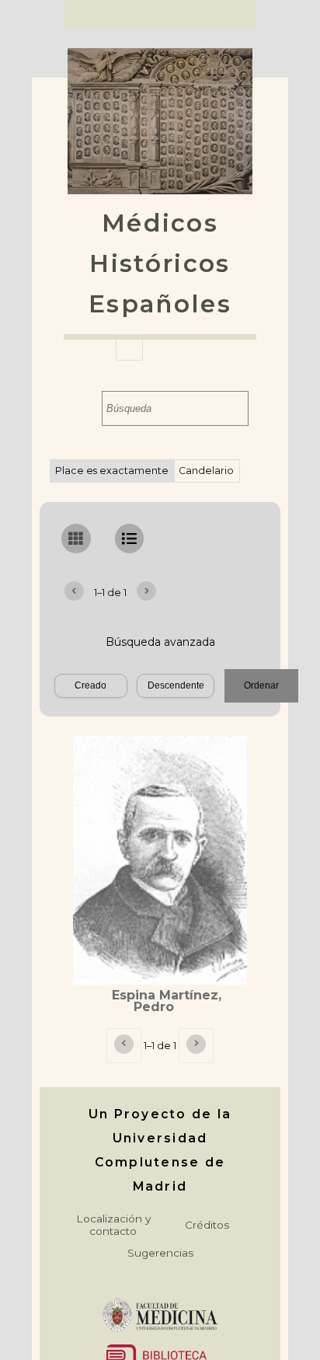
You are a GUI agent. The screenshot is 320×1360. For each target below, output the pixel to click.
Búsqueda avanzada (160, 642)
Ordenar (261, 685)
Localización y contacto (113, 1224)
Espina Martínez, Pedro (166, 1001)
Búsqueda (87, 408)
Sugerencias (160, 1253)
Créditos (207, 1225)
